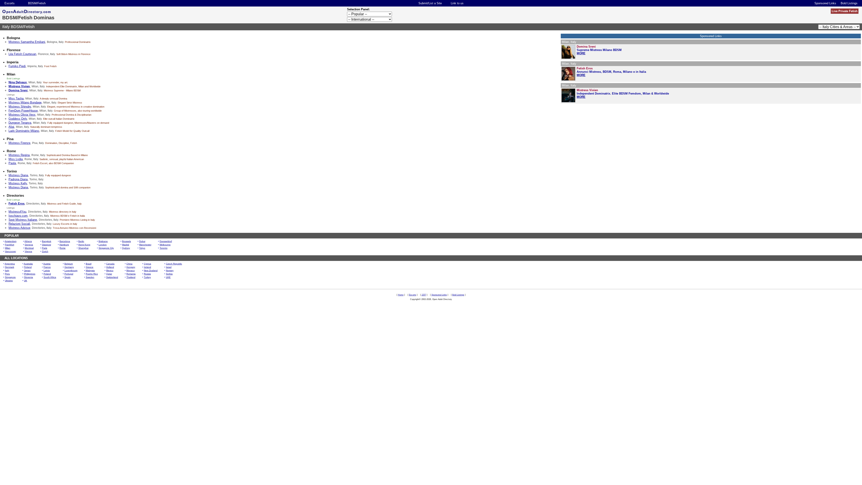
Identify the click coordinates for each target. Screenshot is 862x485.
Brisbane (103, 241)
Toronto (163, 248)
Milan (11, 74)
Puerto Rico (92, 274)
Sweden (90, 277)
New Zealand (151, 270)
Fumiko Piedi (17, 66)
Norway (170, 270)
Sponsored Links (825, 3)
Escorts (9, 3)
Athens (28, 241)
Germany (69, 267)
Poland (47, 274)
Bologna (13, 38)
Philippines (29, 274)
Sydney (126, 248)
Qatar (109, 274)
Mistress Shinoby (20, 106)
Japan (27, 270)
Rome (11, 151)
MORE (581, 53)
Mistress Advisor (19, 227)
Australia (28, 263)
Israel (169, 267)
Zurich (45, 251)
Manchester (145, 244)
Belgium (68, 263)
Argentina (10, 263)
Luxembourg (70, 270)
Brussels (126, 241)
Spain (67, 277)
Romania (131, 274)
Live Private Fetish (845, 11)
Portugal (68, 274)
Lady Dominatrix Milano (24, 130)
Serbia (169, 274)
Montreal (29, 248)
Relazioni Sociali (19, 223)
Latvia (47, 270)
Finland (28, 267)
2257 (424, 295)
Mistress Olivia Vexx (22, 114)
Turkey (147, 277)
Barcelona (64, 241)
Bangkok (46, 241)
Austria (47, 263)
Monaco (130, 270)
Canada (110, 263)
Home (401, 295)
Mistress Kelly (18, 183)
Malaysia (90, 270)
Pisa (10, 139)
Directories (15, 195)
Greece (89, 267)
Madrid (125, 244)
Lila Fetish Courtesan (22, 54)
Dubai (142, 241)
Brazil (88, 263)
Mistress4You (17, 211)
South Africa (50, 277)
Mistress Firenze (19, 143)
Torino (12, 171)
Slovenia (28, 277)
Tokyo (142, 248)
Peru (7, 274)
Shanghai (83, 248)
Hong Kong (84, 244)
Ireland (147, 267)
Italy (7, 270)
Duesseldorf (166, 241)
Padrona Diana (18, 179)
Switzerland (112, 277)
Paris (44, 248)
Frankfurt (9, 244)
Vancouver (10, 251)
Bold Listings (849, 3)
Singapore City (106, 248)
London (103, 244)
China (129, 263)
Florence (13, 50)
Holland (110, 267)
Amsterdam (10, 241)
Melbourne (165, 244)
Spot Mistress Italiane (23, 219)
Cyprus (147, 263)
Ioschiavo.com (18, 215)
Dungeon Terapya (20, 122)
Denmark (9, 267)
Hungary (130, 267)
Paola (12, 163)
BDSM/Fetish (37, 3)
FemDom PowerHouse (23, 110)
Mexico (109, 270)
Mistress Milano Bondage (25, 102)
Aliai (11, 126)
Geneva (29, 244)
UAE (168, 277)
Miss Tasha (16, 98)
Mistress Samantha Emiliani (27, 42)
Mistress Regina (19, 155)
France (47, 267)
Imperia (12, 62)
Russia (147, 274)
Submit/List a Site (430, 3)
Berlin (81, 241)
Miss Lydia (16, 159)
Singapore (10, 277)
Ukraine (9, 280)
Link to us (457, 3)
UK (25, 280)
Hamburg (64, 244)
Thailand (130, 277)
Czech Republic (174, 263)
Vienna (28, 251)
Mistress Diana (18, 175)
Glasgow (46, 244)
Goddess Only (18, 118)
